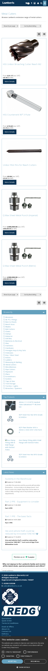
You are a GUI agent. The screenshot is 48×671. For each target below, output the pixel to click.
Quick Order (7, 621)
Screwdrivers (10, 376)
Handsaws (9, 348)
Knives (8, 357)
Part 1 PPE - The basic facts (18, 516)
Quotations (6, 618)
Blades (8, 327)
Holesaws (9, 353)
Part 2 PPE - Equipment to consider (22, 501)
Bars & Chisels (11, 322)
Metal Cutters (10, 364)
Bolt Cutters (10, 329)
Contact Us (6, 631)
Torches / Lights (11, 386)
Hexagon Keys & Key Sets (15, 350)
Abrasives (9, 317)
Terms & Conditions (10, 623)
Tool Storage (10, 383)
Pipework (9, 372)
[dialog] (24, 653)
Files (7, 343)
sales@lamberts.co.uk (12, 586)
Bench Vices (10, 324)
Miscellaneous (10, 367)
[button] (24, 667)
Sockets (8, 379)
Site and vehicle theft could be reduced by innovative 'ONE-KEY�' (22, 532)
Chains (7, 331)
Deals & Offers (8, 627)
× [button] (45, 638)
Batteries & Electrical (13, 341)
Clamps (8, 334)
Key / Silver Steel (12, 355)
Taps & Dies (10, 381)
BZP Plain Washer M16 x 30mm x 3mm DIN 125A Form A (30, 429)
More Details (10, 81)
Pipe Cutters (10, 369)
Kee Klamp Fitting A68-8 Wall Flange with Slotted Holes (30, 441)
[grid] (39, 34)
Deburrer (9, 336)
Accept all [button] (12, 661)
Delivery (5, 634)
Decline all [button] (35, 661)
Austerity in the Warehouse (18, 478)
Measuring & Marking (13, 362)
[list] (44, 34)
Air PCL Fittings (11, 319)
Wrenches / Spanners (13, 388)
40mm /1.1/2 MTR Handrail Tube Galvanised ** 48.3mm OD (30, 404)
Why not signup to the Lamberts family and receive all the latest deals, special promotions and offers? (24, 565)
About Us (5, 629)
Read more (15, 647)
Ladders (8, 360)
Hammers (9, 345)
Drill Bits (8, 338)
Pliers (7, 374)
